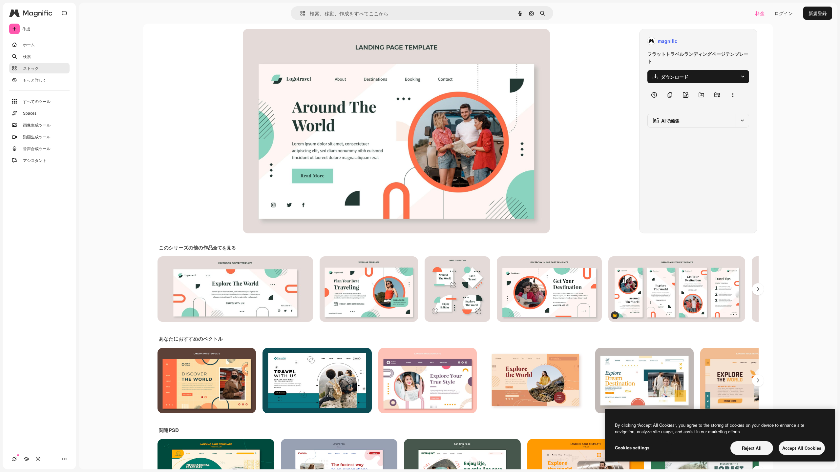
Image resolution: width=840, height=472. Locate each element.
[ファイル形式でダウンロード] (742, 76)
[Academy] (26, 459)
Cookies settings (632, 447)
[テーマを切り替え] (38, 459)
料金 (760, 13)
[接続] (14, 459)
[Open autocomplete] (300, 13)
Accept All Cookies (801, 448)
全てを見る (224, 247)
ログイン (783, 13)
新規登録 (817, 13)
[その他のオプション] (732, 95)
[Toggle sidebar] (64, 13)
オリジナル (288, 41)
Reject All (752, 448)
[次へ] (758, 289)
